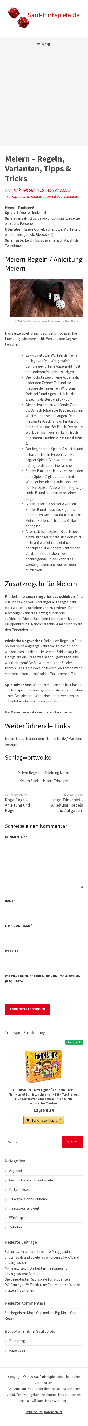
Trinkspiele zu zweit (40, 196)
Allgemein (16, 1170)
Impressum (34, 1412)
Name (10, 901)
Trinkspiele (14, 196)
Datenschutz (53, 1412)
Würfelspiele (67, 196)
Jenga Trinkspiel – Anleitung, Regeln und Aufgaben (66, 805)
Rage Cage (17, 1350)
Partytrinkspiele (21, 1189)
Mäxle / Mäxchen (69, 738)
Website (11, 950)
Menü (47, 44)
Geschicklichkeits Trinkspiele (31, 1180)
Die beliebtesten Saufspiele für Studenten (37, 1279)
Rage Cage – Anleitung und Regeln (17, 805)
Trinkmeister (22, 190)
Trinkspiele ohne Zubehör (28, 1199)
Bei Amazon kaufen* (46, 1120)
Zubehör (15, 1227)
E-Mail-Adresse (18, 925)
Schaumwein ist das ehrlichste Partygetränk (38, 1251)
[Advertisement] (44, 100)
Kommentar (16, 837)
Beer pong (17, 1340)
